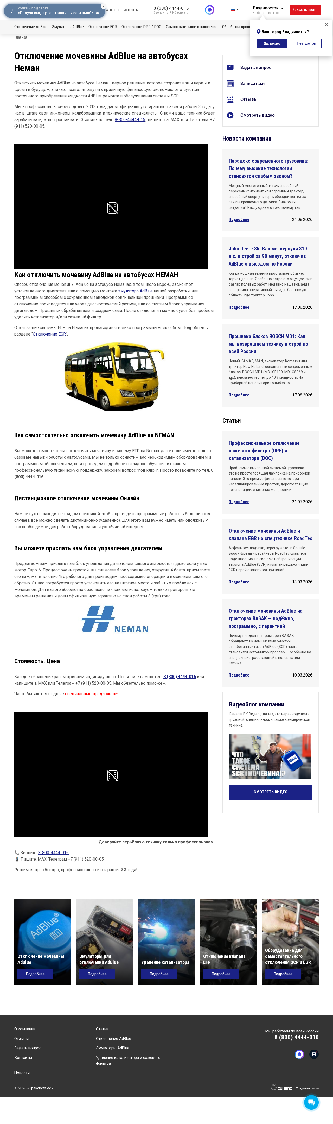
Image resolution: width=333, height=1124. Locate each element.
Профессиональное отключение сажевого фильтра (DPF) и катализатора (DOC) (264, 450)
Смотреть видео (257, 115)
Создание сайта (307, 1088)
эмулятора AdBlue (135, 290)
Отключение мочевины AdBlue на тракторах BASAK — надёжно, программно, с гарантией (266, 618)
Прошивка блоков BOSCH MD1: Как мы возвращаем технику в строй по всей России (268, 344)
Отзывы (112, 10)
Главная (20, 37)
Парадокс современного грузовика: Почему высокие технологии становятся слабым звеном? (268, 168)
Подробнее (239, 219)
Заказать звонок (306, 10)
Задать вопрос (255, 67)
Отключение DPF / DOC (141, 26)
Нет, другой (306, 43)
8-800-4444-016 (130, 119)
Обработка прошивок (240, 26)
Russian (234, 9)
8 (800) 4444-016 (171, 8)
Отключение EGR (102, 26)
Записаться (252, 83)
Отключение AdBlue (30, 26)
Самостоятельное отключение (191, 26)
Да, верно (272, 43)
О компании (24, 1029)
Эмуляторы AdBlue (68, 26)
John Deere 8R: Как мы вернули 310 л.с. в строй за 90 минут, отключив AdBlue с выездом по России (268, 256)
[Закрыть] (326, 25)
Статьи (102, 1029)
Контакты (131, 10)
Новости (22, 1073)
